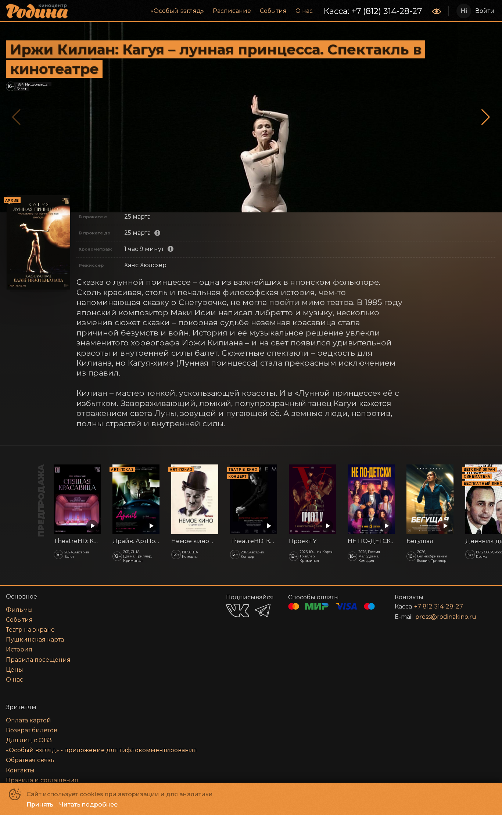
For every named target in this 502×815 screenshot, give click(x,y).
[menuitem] (177, 11)
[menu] (250, 11)
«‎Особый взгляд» (177, 10)
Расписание (232, 10)
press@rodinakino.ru (445, 616)
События (273, 10)
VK (237, 610)
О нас (304, 10)
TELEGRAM (262, 610)
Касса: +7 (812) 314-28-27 (372, 11)
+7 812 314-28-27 (438, 606)
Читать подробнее (88, 804)
